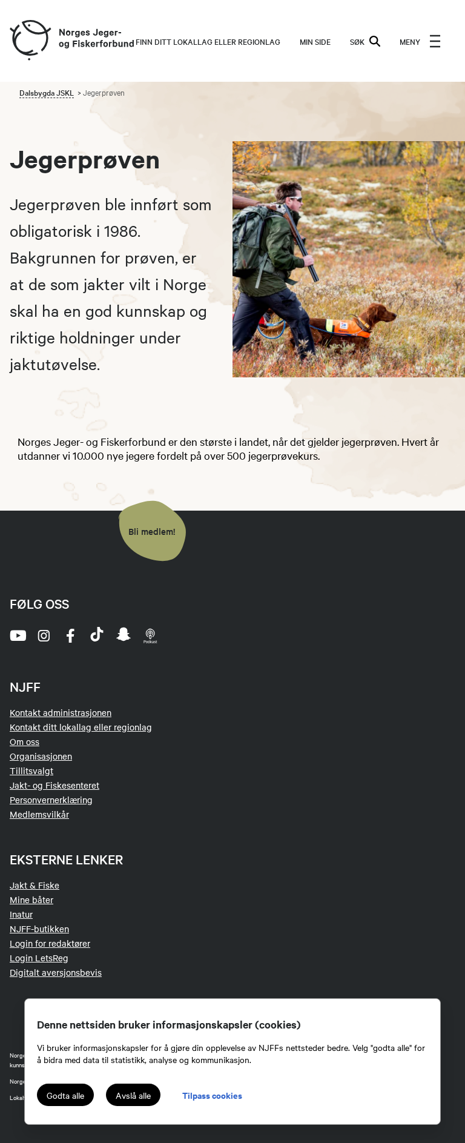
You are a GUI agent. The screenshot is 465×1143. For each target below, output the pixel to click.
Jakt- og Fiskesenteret (54, 785)
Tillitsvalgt (31, 770)
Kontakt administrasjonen (60, 712)
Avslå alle (133, 1095)
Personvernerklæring (51, 799)
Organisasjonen (41, 756)
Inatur (21, 914)
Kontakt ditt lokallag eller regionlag (81, 727)
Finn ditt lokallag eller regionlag (208, 41)
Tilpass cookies (212, 1094)
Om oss (24, 741)
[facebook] (70, 635)
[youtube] (17, 635)
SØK (357, 41)
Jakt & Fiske (34, 885)
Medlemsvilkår (39, 814)
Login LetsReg (39, 958)
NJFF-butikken (39, 929)
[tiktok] (97, 635)
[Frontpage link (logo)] (29, 41)
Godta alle (65, 1095)
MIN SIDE (315, 41)
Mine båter (31, 899)
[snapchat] (123, 635)
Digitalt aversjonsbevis (56, 972)
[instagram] (43, 635)
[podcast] (150, 635)
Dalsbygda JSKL (46, 92)
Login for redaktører (50, 943)
